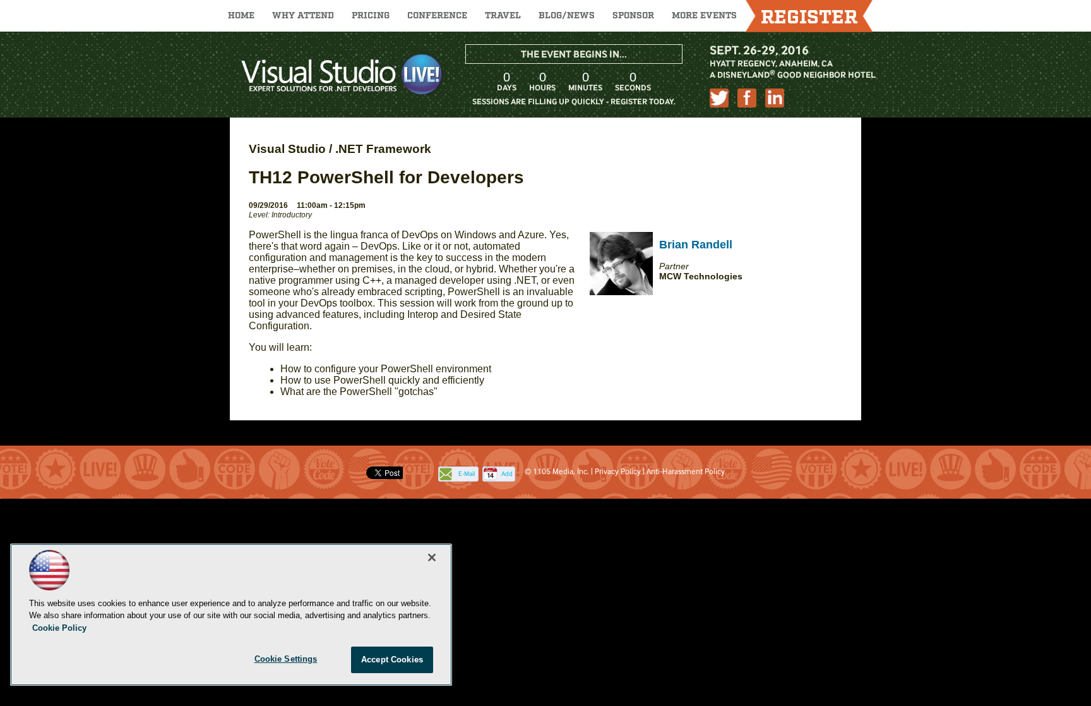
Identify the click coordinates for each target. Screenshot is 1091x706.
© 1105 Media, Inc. (557, 471)
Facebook (746, 97)
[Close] (432, 557)
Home (241, 15)
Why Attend (303, 15)
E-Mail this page (466, 475)
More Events (704, 15)
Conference (437, 15)
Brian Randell (695, 244)
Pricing (371, 15)
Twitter (719, 97)
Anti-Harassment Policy (686, 471)
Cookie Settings (286, 659)
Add (507, 474)
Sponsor (633, 15)
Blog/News (567, 15)
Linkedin (774, 97)
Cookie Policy (59, 628)
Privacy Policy (618, 471)
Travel (503, 15)
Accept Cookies (392, 659)
